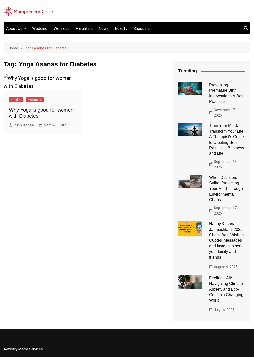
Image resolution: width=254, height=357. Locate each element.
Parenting (84, 28)
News (104, 28)
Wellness (61, 28)
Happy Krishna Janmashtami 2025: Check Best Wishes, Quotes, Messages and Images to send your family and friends (227, 240)
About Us (14, 28)
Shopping (141, 28)
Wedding (39, 28)
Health (16, 100)
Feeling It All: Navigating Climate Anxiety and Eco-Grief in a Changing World (226, 289)
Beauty (121, 28)
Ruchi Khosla (24, 125)
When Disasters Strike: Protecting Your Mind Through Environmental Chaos (226, 188)
